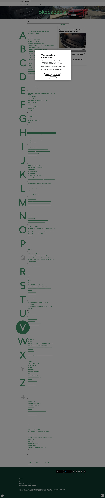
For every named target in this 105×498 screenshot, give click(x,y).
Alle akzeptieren (57, 74)
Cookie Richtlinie (59, 71)
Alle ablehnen (48, 74)
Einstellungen (53, 77)
